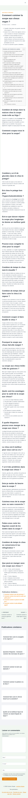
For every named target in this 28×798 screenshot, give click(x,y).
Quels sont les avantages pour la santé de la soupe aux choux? (13, 78)
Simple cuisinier (7, 24)
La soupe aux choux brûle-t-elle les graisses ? (14, 76)
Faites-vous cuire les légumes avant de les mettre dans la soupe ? (13, 95)
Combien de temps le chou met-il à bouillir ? (13, 67)
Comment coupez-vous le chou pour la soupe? (14, 54)
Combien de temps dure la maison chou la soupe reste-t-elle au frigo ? (13, 52)
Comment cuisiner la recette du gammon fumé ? (7, 615)
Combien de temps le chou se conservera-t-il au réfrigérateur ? (13, 98)
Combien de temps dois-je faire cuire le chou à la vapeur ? (14, 70)
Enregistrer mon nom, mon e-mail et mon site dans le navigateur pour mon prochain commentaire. (14, 774)
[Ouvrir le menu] (25, 3)
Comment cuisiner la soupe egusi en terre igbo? (21, 615)
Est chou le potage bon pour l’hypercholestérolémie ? (10, 60)
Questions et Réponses (7, 12)
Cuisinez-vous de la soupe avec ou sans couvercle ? (13, 92)
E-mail (5, 763)
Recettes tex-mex (17, 792)
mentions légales (20, 786)
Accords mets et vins (7, 792)
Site (4, 770)
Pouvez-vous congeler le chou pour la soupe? (13, 66)
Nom (4, 757)
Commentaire (5, 736)
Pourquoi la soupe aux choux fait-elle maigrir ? (14, 74)
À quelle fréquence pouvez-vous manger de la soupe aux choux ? (14, 82)
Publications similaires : (11, 104)
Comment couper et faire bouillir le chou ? (12, 72)
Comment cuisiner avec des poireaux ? (14, 594)
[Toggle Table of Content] (23, 49)
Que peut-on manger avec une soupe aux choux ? (13, 101)
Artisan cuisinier (17, 794)
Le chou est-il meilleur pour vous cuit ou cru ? (14, 84)
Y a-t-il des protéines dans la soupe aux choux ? (14, 87)
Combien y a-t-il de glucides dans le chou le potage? (13, 57)
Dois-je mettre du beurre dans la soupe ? (13, 89)
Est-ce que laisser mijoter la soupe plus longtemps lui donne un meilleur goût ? (12, 63)
